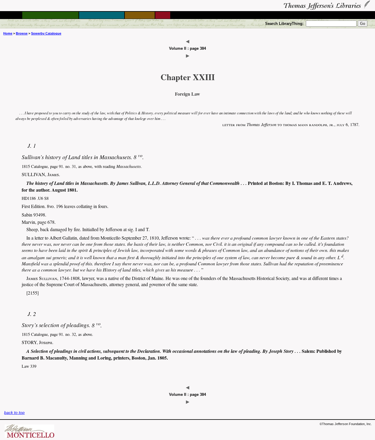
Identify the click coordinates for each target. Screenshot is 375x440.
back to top (14, 412)
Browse (22, 33)
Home (7, 33)
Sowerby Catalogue (46, 33)
